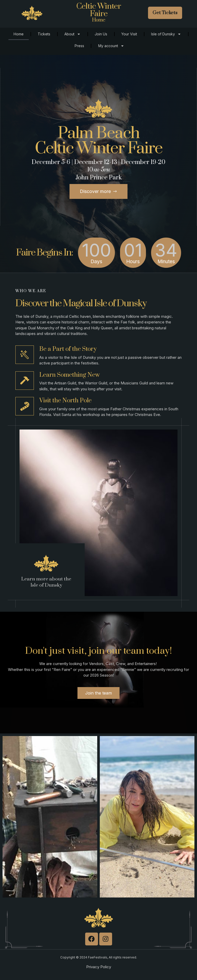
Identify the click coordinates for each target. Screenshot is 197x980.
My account (108, 46)
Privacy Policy (98, 966)
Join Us (101, 34)
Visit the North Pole (65, 400)
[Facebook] (91, 939)
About (69, 34)
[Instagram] (105, 939)
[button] (7, 816)
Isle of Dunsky (163, 34)
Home (19, 34)
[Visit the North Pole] (24, 406)
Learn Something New (69, 375)
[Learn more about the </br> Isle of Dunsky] (46, 563)
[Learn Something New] (24, 380)
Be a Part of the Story (68, 349)
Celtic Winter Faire (98, 10)
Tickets (44, 34)
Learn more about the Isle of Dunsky (46, 582)
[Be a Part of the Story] (24, 354)
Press (79, 46)
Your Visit (129, 34)
